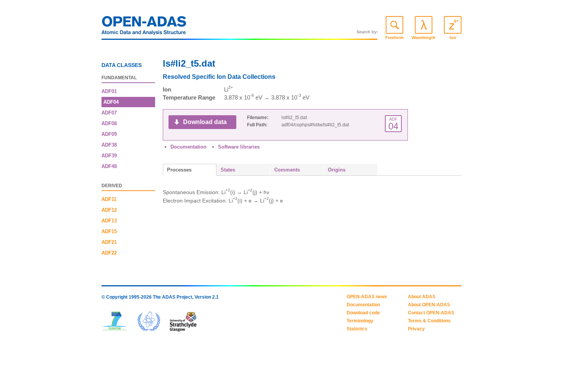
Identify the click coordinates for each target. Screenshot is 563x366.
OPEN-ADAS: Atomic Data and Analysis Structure (144, 27)
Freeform (394, 37)
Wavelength (423, 37)
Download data (205, 122)
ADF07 (109, 113)
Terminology (360, 321)
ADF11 (108, 199)
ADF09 (109, 134)
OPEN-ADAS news (367, 296)
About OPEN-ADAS (429, 304)
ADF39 (109, 155)
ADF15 (109, 231)
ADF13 (109, 221)
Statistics (357, 329)
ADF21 (109, 242)
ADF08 (109, 123)
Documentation (188, 147)
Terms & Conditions (429, 321)
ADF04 (111, 102)
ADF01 (109, 91)
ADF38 (109, 145)
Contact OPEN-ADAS (431, 312)
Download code (363, 312)
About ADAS (421, 296)
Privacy (416, 329)
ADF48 (109, 166)
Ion (453, 37)
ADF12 (109, 210)
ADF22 (109, 253)
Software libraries (239, 147)
